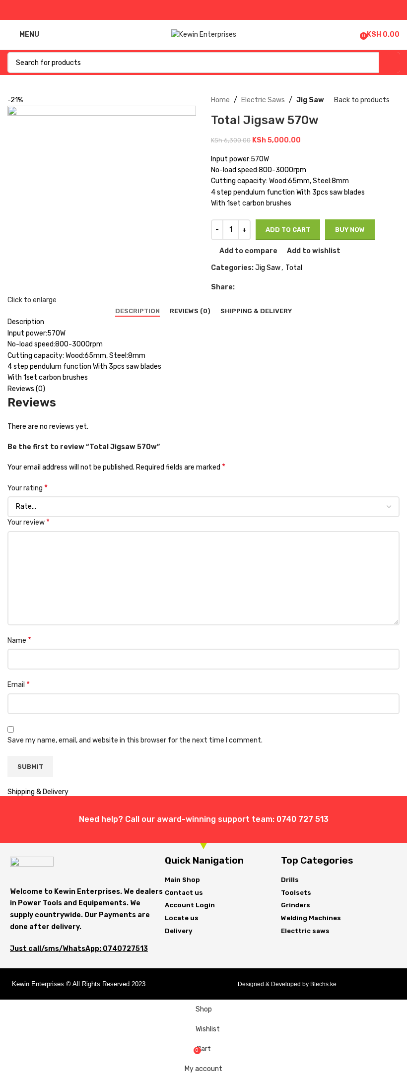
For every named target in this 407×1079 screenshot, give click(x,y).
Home (220, 100)
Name (19, 640)
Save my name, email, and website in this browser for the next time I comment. (135, 740)
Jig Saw (310, 100)
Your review (28, 522)
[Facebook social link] (181, 9)
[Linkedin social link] (215, 9)
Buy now (350, 229)
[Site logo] (203, 34)
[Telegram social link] (226, 9)
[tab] (137, 311)
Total (293, 268)
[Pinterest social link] (203, 9)
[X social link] (192, 9)
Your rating (27, 487)
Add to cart (288, 229)
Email (18, 684)
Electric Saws (263, 100)
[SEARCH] (389, 62)
